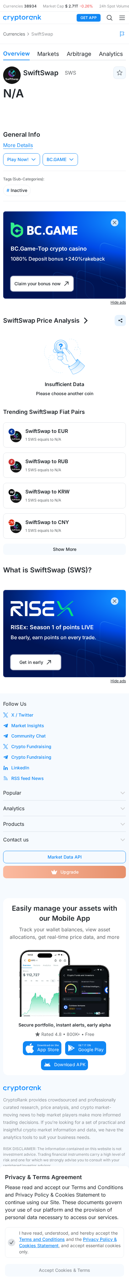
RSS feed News (27, 778)
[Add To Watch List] (119, 72)
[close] (114, 222)
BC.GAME (56, 159)
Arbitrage (79, 54)
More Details (18, 145)
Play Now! (17, 159)
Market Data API (65, 857)
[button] (42, 1048)
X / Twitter (22, 715)
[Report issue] (122, 34)
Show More (64, 549)
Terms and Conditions (42, 1239)
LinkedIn (20, 767)
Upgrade (69, 872)
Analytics (111, 54)
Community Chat (28, 735)
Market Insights (27, 725)
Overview (16, 53)
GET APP (88, 17)
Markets (48, 54)
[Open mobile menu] (122, 18)
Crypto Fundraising (31, 746)
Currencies (14, 34)
